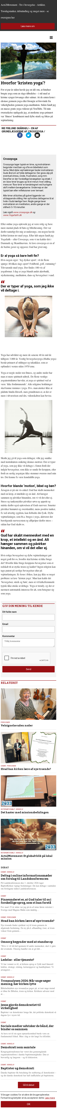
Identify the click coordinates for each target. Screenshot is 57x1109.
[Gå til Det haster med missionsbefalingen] (28, 791)
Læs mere (50, 1098)
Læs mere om (28, 26)
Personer (5, 722)
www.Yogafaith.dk (12, 215)
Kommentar (8, 636)
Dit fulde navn (9, 612)
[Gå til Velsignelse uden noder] (28, 704)
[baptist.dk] (16, 37)
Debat (3, 766)
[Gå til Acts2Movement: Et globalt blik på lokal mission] (28, 834)
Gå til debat (28, 1085)
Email (5, 624)
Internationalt (8, 809)
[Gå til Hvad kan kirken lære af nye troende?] (28, 747)
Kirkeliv (19, 809)
